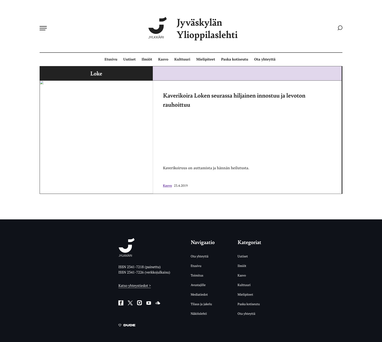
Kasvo (163, 59)
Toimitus (197, 275)
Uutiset (129, 59)
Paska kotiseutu (234, 59)
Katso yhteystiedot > (134, 285)
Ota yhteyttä (265, 59)
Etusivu (110, 59)
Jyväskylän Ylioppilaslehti (207, 28)
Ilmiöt (147, 59)
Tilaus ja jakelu (201, 304)
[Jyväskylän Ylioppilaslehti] (126, 255)
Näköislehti (199, 313)
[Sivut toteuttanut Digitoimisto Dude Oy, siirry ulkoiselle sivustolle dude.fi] (126, 326)
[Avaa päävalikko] (43, 28)
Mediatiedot (199, 294)
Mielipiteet (205, 59)
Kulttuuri (182, 59)
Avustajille (198, 285)
